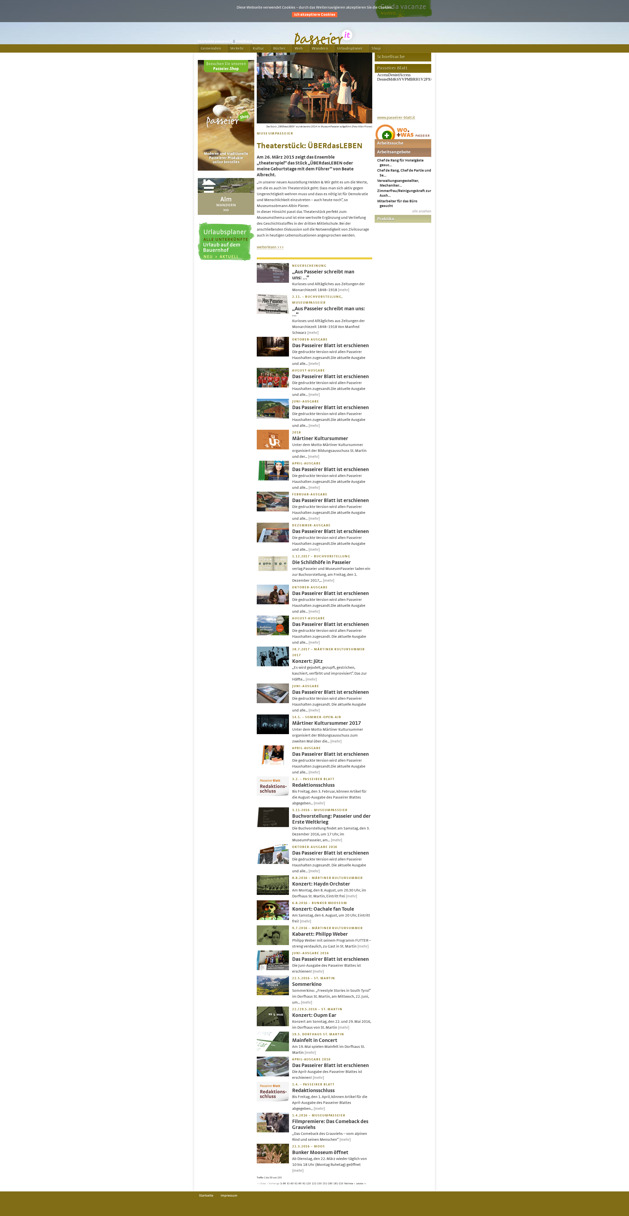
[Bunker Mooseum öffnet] (273, 1162)
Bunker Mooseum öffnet (320, 1152)
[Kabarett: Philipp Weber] (273, 944)
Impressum (229, 1195)
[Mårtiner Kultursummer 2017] (273, 733)
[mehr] (343, 290)
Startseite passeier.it (215, 41)
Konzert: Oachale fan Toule (323, 909)
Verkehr (237, 48)
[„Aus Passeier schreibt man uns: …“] (273, 281)
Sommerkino (307, 984)
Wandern (320, 48)
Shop (376, 48)
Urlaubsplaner (349, 48)
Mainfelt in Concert (314, 1040)
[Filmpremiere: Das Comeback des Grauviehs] (273, 1131)
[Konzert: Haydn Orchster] (273, 894)
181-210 (338, 1183)
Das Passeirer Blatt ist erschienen (330, 345)
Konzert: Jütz (307, 661)
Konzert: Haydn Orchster (321, 884)
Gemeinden (211, 48)
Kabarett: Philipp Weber (320, 934)
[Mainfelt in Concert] (273, 1050)
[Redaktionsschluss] (273, 795)
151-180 (327, 1183)
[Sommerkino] (273, 994)
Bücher (279, 48)
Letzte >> (361, 1183)
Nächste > (349, 1183)
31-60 (290, 1183)
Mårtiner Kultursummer (320, 438)
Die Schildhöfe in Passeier (321, 562)
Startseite (206, 1195)
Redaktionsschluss (313, 785)
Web (299, 48)
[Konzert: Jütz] (273, 665)
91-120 (306, 1183)
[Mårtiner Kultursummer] (273, 448)
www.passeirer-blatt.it (396, 117)
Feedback (244, 41)
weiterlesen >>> (270, 247)
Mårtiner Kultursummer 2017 (326, 723)
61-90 (298, 1183)
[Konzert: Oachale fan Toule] (273, 919)
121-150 (317, 1183)
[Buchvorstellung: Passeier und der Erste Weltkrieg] (273, 826)
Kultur (258, 48)
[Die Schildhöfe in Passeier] (273, 572)
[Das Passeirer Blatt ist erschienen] (273, 355)
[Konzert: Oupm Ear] (273, 1025)
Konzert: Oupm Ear (314, 1015)
